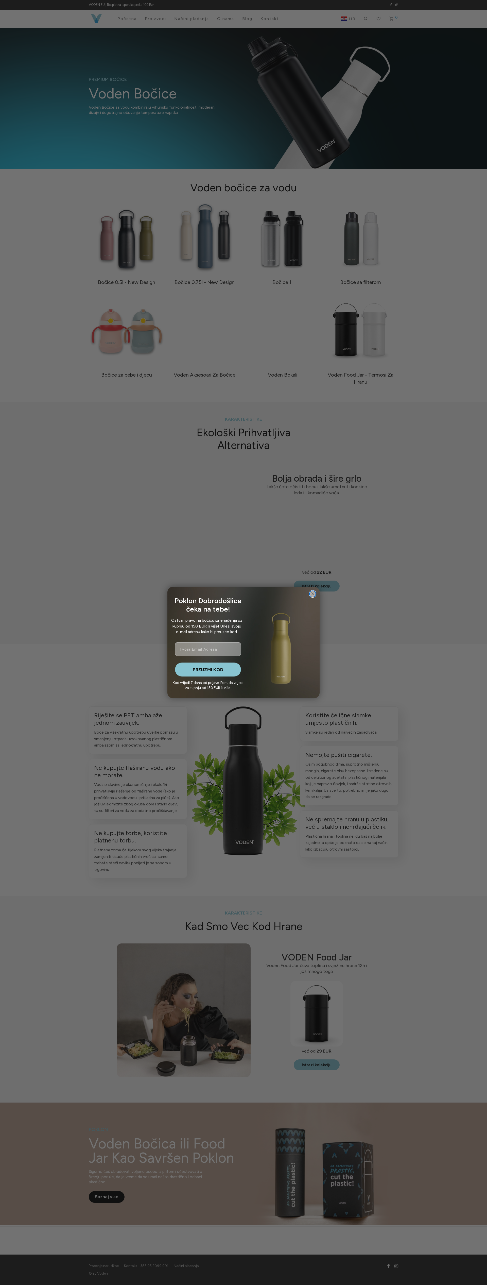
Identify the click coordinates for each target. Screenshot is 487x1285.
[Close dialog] (312, 594)
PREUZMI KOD (208, 669)
